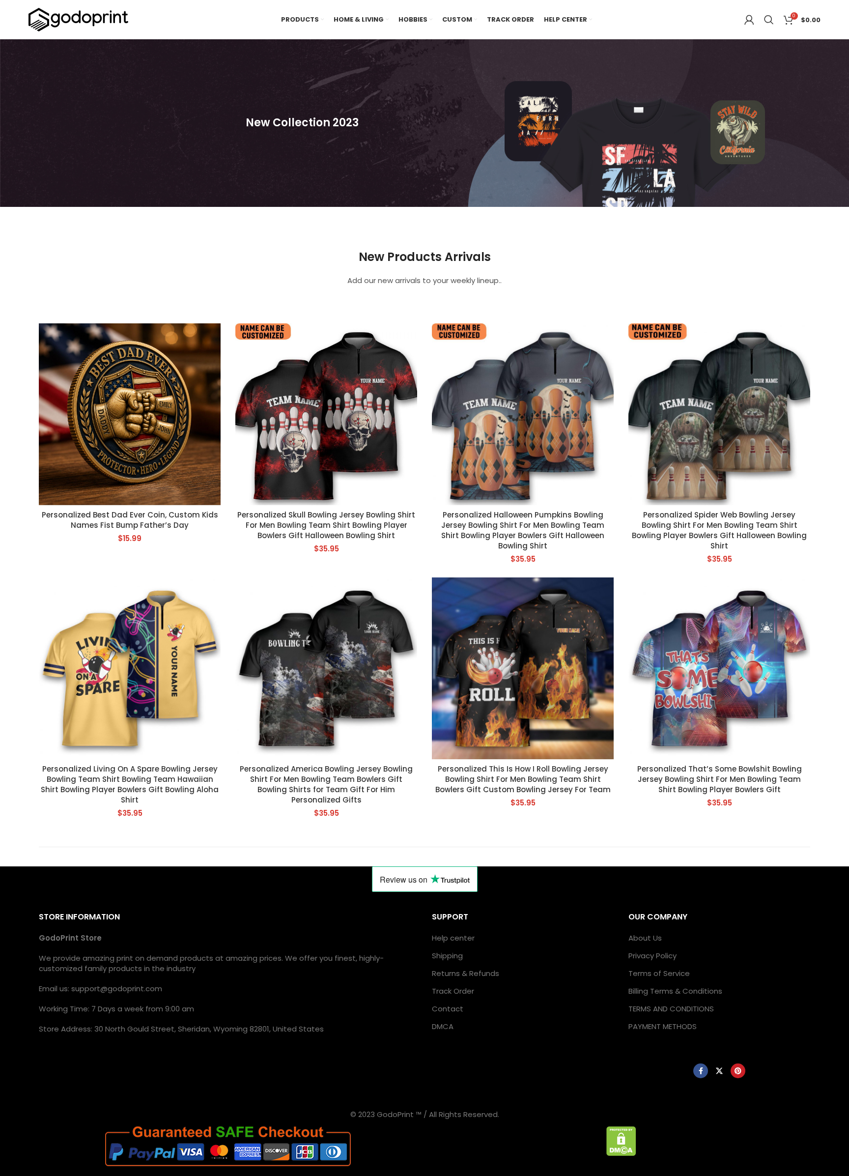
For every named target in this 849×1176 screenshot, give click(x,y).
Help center (453, 938)
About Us (645, 938)
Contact (447, 1009)
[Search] (769, 19)
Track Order (453, 991)
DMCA (442, 1026)
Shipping (447, 955)
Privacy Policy (652, 955)
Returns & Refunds (465, 973)
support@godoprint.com (116, 988)
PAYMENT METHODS (662, 1026)
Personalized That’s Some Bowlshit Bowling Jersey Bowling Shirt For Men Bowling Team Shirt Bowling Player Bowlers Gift (719, 779)
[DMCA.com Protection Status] (621, 1140)
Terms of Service (659, 973)
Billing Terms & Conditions (675, 991)
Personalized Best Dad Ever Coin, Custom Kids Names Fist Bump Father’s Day (130, 520)
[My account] (749, 19)
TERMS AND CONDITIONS (671, 1009)
